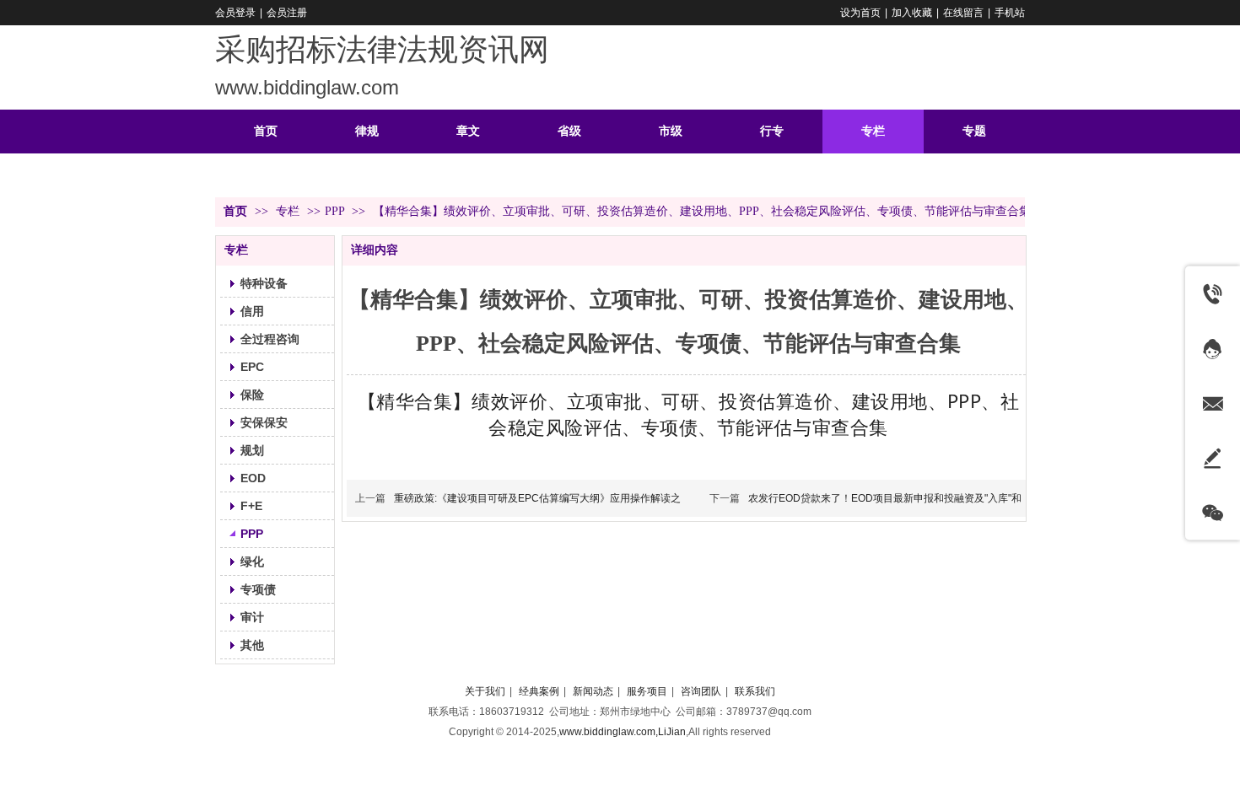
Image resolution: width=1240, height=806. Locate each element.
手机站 (1010, 13)
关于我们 (485, 691)
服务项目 (647, 691)
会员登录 (235, 13)
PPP (334, 211)
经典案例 (539, 691)
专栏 (289, 211)
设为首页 (860, 13)
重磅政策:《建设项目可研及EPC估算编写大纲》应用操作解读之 (537, 498)
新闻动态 (593, 691)
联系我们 (755, 691)
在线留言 (963, 13)
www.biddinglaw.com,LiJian (622, 732)
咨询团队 (701, 691)
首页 (235, 211)
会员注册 (287, 13)
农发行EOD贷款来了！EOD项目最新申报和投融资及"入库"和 (885, 498)
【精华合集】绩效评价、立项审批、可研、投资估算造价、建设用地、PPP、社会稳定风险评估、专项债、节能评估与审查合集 (689, 413)
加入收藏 (912, 13)
